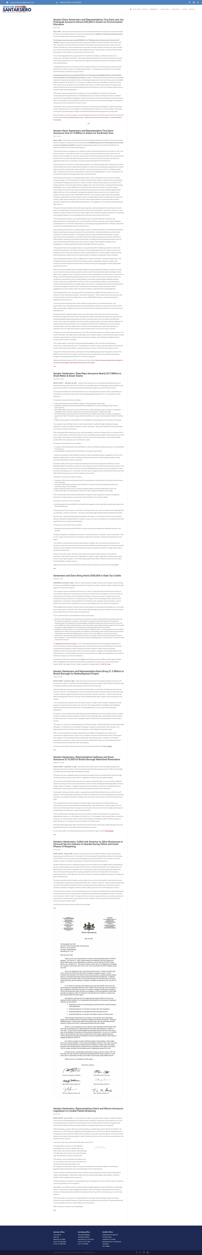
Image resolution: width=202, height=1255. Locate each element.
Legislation (164, 9)
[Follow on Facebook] (189, 2)
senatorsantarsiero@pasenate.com (22, 2)
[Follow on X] (198, 2)
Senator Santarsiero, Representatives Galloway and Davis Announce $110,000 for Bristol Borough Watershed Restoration (87, 758)
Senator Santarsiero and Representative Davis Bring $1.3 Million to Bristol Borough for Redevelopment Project (88, 672)
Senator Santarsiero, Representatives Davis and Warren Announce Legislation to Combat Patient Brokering (88, 1109)
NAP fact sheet (106, 664)
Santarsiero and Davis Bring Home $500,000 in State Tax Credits (87, 575)
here (88, 904)
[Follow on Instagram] (193, 2)
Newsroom (153, 9)
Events (185, 9)
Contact (192, 9)
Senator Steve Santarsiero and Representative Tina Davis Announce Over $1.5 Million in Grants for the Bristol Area (83, 131)
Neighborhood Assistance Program (66, 644)
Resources (175, 9)
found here (79, 1206)
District (145, 9)
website (116, 565)
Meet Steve (137, 9)
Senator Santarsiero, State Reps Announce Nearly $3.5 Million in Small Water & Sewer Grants (87, 374)
